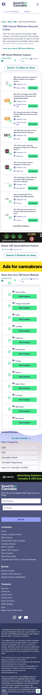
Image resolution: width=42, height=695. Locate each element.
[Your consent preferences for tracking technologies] (38, 691)
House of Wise (20, 88)
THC (3, 452)
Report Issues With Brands (11, 610)
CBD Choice (19, 407)
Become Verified (7, 571)
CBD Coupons (6, 538)
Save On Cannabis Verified (14, 467)
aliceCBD (18, 327)
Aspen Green (20, 384)
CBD (15, 22)
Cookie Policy (6, 595)
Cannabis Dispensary (11, 462)
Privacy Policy (6, 598)
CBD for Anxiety (7, 547)
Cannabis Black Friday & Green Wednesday (18, 560)
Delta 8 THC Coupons (9, 550)
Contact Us (5, 591)
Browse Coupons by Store (11, 534)
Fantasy (18, 203)
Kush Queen (19, 418)
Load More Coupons (21, 226)
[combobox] (21, 68)
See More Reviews (20, 438)
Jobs (3, 607)
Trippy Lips (19, 156)
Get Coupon (33, 88)
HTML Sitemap (7, 604)
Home (3, 22)
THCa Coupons (7, 553)
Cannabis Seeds (9, 457)
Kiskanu (18, 372)
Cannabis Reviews (8, 544)
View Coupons (24, 296)
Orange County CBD (21, 105)
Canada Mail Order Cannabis (13, 541)
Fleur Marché (20, 188)
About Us (5, 588)
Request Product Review (11, 574)
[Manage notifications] (4, 691)
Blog (9, 22)
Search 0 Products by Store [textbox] (21, 255)
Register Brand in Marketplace (13, 577)
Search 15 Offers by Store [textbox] (21, 67)
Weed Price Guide (8, 556)
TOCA (18, 139)
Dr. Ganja (18, 395)
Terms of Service (7, 601)
